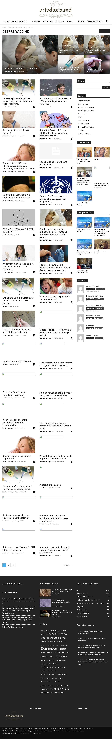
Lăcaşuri (80, 21)
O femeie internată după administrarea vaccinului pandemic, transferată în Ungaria (18, 166)
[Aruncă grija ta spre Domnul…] (102, 244)
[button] (107, 22)
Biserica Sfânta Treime (53, 638)
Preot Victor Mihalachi (95, 306)
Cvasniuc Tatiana (93, 316)
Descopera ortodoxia (15, 27)
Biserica (43, 634)
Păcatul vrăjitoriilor (8, 731)
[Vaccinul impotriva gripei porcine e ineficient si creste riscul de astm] (56, 504)
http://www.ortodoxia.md (92, 291)
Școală (61, 692)
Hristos (62, 649)
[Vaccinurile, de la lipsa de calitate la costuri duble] (97, 64)
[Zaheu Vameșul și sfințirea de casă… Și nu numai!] (84, 244)
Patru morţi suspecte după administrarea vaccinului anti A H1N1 (55, 426)
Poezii (69, 21)
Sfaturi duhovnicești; (47, 692)
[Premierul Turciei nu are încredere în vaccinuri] (18, 381)
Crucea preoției (21, 731)
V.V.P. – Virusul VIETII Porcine (17, 361)
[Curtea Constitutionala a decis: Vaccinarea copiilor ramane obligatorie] (97, 48)
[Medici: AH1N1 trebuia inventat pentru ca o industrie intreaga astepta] (56, 319)
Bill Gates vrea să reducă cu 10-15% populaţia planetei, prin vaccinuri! (56, 101)
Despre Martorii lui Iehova (24, 729)
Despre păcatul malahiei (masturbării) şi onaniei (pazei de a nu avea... (62, 612)
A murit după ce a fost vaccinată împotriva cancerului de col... (56, 457)
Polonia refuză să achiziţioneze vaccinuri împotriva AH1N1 (56, 394)
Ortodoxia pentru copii (74, 729)
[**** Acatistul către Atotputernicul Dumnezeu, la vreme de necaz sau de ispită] (45, 603)
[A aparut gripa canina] (56, 474)
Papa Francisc (52, 671)
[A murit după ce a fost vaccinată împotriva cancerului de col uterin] (56, 444)
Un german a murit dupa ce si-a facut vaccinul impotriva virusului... (18, 266)
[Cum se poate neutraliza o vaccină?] (18, 119)
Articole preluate (84, 114)
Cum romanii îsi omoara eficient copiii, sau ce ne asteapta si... (56, 364)
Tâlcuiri (80, 117)
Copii (65, 641)
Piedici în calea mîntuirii (58, 729)
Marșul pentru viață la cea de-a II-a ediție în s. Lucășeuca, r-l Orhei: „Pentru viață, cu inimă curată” (17, 620)
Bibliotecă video (83, 120)
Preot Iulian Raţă (10, 71)
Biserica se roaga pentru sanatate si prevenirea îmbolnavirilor (14, 423)
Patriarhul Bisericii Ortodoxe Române (52, 678)
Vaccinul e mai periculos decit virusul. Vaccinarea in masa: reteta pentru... (55, 550)
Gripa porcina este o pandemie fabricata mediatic (55, 298)
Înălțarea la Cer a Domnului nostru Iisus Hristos (83, 161)
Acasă (6, 21)
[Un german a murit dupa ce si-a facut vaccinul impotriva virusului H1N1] (18, 253)
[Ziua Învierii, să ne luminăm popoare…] (84, 263)
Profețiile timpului (84, 133)
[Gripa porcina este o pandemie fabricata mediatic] (56, 286)
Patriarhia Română (61, 674)
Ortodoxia (48, 21)
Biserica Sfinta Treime (86, 127)
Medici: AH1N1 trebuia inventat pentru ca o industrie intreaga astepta (55, 332)
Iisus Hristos (63, 652)
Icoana (43, 652)
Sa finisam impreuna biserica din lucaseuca (15, 733)
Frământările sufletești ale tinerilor (50, 731)
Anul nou (58, 630)
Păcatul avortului (89, 729)
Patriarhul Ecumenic (47, 685)
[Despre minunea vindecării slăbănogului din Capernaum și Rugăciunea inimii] (102, 222)
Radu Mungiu (82, 652)
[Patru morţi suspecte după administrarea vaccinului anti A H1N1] (56, 411)
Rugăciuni (36, 21)
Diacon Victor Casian (94, 296)
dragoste (64, 645)
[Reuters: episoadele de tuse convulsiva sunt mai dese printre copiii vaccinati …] (18, 87)
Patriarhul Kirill (58, 685)
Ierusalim (49, 652)
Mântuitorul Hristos (52, 664)
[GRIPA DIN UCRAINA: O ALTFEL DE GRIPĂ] (18, 217)
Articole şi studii (19, 21)
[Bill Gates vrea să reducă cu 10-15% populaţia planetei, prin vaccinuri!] (56, 87)
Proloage (60, 21)
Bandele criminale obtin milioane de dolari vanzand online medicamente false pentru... (53, 233)
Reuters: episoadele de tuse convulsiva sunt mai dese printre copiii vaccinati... (18, 101)
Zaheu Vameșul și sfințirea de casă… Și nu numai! (84, 253)
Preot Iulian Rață (59, 689)
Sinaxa (56, 692)
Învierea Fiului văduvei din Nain (12, 627)
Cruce (58, 645)
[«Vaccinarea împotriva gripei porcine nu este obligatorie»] (18, 474)
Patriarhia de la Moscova (48, 674)
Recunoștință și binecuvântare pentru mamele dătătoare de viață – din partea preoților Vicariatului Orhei (18, 611)
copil (42, 645)
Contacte (81, 130)
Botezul (52, 641)
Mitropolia (49, 660)
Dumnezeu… (98, 159)
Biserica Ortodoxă (57, 634)
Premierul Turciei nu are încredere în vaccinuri (14, 393)
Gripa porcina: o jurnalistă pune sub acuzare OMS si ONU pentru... (17, 301)
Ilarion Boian (44, 656)
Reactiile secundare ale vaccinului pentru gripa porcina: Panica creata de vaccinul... (55, 268)
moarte (43, 664)
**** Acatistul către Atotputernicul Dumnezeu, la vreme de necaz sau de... (61, 602)
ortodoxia (44, 671)
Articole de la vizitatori (86, 111)
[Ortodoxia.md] (56, 9)
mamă (43, 660)
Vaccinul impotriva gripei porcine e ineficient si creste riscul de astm (54, 518)
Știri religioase (83, 104)
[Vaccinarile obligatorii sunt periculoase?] (56, 151)
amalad (80, 638)
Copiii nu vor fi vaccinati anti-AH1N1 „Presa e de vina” (17, 331)
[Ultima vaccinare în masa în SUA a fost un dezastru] (18, 536)
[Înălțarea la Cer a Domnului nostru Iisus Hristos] (84, 152)
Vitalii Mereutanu (93, 335)
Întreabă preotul (95, 21)
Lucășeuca (61, 656)
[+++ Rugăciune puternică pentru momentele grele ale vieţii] (45, 592)
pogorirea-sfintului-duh (41, 729)
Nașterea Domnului (50, 667)
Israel (51, 656)
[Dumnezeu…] (102, 152)
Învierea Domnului (77, 731)
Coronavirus (50, 645)
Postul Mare (66, 731)
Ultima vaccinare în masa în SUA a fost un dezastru (18, 548)
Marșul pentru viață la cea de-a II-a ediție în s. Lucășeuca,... (101, 185)
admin (4, 107)
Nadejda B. (90, 325)
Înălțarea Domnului (8, 729)
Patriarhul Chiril (45, 682)
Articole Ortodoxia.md (86, 107)
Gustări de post (83, 124)
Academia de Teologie (47, 630)
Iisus (54, 652)
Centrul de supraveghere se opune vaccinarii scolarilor (16, 516)
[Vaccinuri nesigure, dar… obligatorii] (30, 59)
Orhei (63, 667)
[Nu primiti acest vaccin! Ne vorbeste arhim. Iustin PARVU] (18, 184)
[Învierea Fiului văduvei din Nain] (84, 196)
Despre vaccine (32, 731)
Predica (44, 689)
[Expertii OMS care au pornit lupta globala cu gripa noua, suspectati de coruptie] (56, 184)
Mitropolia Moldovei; (60, 660)
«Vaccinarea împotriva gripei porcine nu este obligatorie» (16, 487)
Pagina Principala (84, 101)
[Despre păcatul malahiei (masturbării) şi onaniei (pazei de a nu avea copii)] (45, 613)
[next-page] (13, 565)
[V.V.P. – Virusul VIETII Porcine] (18, 351)
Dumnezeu (49, 648)
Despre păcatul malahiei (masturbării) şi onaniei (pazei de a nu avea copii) (92, 662)
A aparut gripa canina (50, 485)
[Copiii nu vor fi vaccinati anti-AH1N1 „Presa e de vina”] (18, 319)
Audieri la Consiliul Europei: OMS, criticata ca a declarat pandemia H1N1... (54, 133)
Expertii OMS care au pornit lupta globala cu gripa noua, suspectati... (53, 199)
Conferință (59, 641)
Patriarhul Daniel (56, 682)
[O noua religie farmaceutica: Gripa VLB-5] (18, 444)
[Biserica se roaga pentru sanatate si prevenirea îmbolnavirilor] (18, 410)
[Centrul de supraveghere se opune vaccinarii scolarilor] (18, 504)
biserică (45, 641)
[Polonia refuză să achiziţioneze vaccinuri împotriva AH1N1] (56, 381)
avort (65, 630)
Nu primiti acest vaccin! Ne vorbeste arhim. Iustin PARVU (17, 196)
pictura (66, 685)
